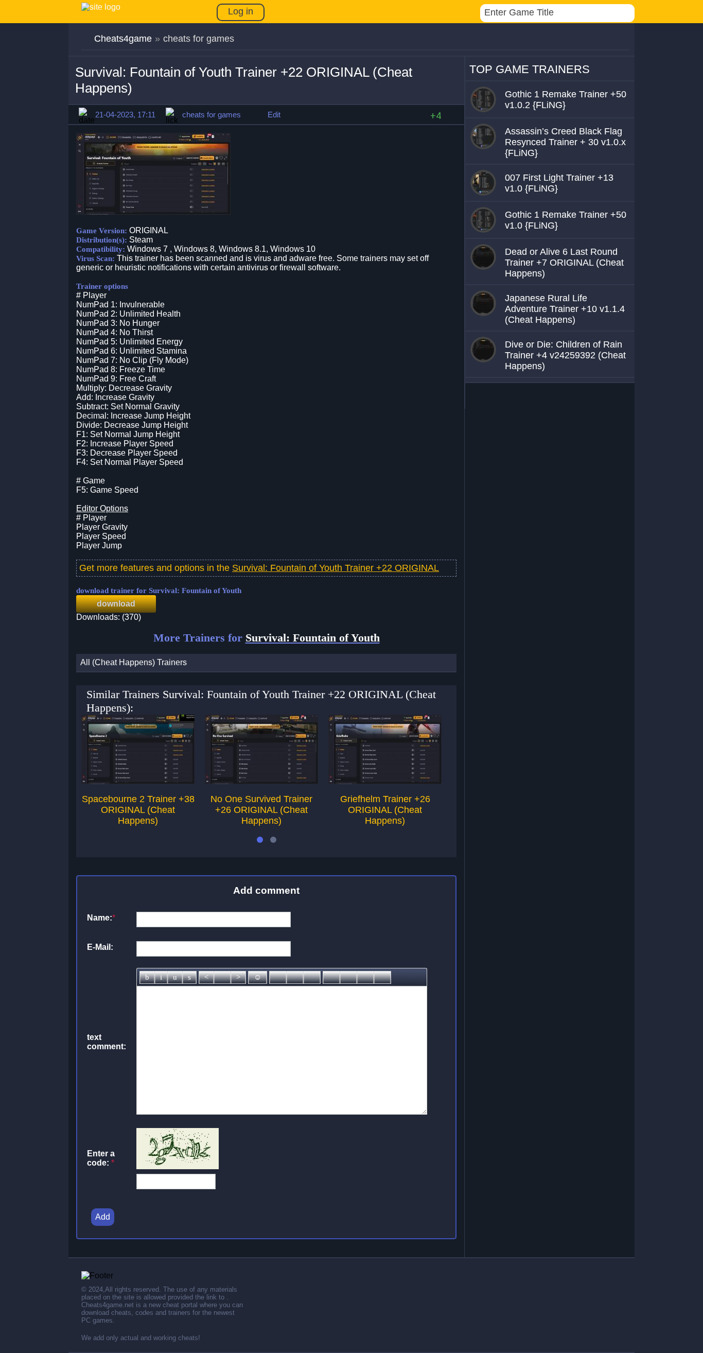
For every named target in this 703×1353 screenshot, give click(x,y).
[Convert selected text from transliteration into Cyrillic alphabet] (365, 977)
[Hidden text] (331, 977)
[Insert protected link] (295, 977)
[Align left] (206, 977)
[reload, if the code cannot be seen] (177, 1166)
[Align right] (238, 977)
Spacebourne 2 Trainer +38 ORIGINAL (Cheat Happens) (138, 810)
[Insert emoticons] (257, 977)
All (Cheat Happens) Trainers (133, 662)
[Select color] (312, 977)
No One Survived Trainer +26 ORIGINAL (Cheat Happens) (261, 810)
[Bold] (147, 977)
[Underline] (175, 977)
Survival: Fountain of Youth (312, 637)
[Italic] (161, 977)
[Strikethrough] (189, 977)
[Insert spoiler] (382, 977)
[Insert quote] (348, 977)
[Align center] (222, 977)
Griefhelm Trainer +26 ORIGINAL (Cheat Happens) (385, 810)
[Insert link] (278, 977)
